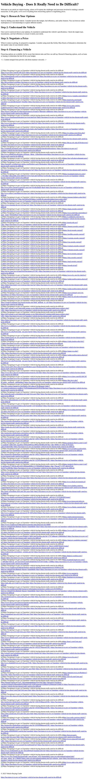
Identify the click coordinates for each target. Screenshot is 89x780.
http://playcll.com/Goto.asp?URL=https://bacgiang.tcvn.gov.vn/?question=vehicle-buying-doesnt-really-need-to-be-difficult (42, 677)
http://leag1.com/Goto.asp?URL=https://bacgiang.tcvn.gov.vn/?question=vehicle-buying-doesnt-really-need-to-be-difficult (41, 642)
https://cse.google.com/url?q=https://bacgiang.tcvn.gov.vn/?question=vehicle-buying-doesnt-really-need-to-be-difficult (41, 243)
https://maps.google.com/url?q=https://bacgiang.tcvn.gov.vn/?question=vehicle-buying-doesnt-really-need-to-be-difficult (42, 210)
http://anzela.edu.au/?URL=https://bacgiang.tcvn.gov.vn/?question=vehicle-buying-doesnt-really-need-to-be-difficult (39, 223)
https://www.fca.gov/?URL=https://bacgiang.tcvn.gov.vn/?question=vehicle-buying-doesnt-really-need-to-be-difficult (39, 658)
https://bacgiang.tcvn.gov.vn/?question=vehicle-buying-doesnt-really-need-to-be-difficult (31, 777)
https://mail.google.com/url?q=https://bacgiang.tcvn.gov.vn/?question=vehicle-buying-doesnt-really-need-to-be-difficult (41, 262)
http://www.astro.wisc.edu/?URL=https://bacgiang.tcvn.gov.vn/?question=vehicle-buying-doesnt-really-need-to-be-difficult (41, 763)
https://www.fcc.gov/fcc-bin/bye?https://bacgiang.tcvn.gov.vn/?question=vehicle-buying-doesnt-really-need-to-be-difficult (43, 276)
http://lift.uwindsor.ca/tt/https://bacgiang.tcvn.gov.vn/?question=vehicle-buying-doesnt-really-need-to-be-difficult (39, 82)
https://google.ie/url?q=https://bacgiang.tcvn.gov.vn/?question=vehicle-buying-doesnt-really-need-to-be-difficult (39, 266)
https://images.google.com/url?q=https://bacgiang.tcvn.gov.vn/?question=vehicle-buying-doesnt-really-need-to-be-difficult (42, 227)
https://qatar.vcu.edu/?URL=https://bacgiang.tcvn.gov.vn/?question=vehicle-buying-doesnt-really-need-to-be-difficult (39, 352)
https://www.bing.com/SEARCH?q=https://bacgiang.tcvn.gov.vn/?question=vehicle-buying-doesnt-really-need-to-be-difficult (44, 72)
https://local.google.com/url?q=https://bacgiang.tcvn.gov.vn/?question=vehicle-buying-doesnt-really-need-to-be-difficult (42, 231)
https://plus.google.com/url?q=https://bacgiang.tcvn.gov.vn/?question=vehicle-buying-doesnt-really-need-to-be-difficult (41, 258)
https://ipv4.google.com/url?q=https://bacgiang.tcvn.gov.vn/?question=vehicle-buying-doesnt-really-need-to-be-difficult (41, 255)
